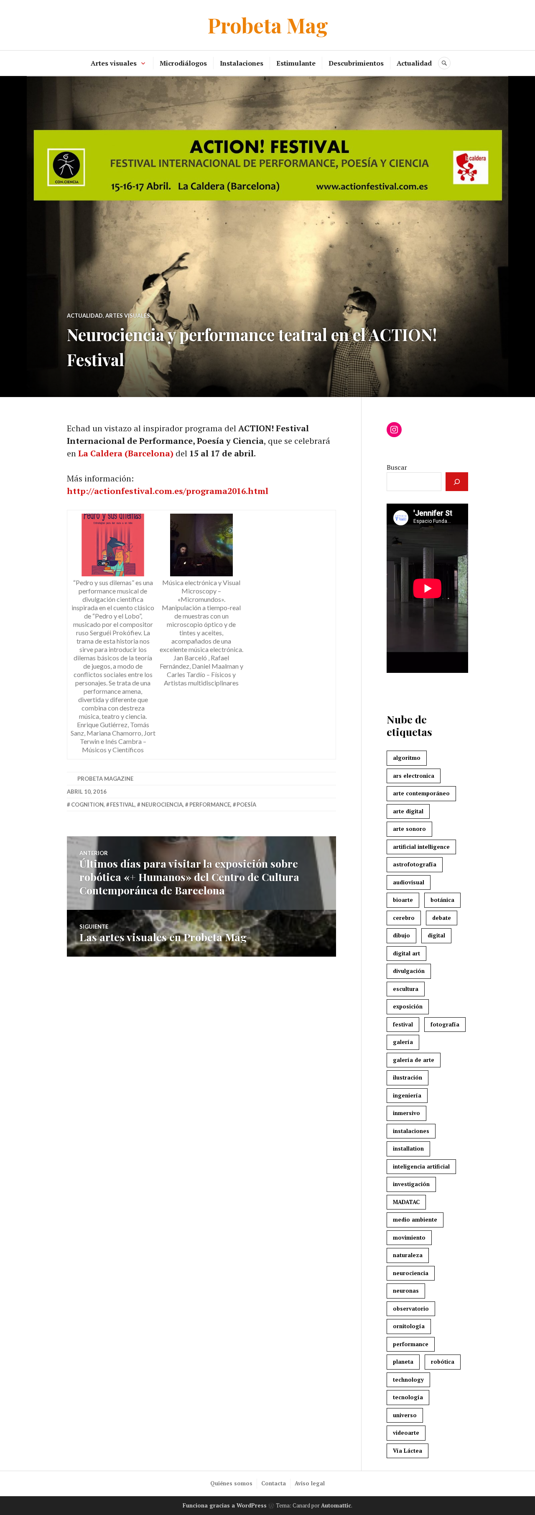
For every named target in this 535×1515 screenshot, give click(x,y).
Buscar (397, 467)
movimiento (409, 1237)
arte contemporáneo (421, 793)
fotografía (445, 1024)
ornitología (409, 1326)
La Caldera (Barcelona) (125, 453)
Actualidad (414, 63)
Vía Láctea (407, 1450)
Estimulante (296, 63)
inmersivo (406, 1113)
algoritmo (406, 757)
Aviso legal (310, 1483)
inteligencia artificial (421, 1166)
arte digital (408, 811)
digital (436, 935)
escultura (405, 989)
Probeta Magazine (105, 778)
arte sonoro (409, 829)
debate (441, 918)
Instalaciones (241, 63)
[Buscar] (457, 481)
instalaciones (411, 1131)
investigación (411, 1184)
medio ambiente (415, 1219)
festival (122, 804)
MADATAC (406, 1202)
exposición (408, 1006)
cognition (87, 804)
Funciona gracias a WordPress (225, 1505)
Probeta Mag (267, 24)
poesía (246, 804)
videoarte (406, 1432)
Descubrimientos (356, 63)
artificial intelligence (421, 846)
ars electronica (413, 775)
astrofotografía (414, 864)
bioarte (403, 900)
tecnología (408, 1397)
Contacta (273, 1483)
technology (408, 1379)
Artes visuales (114, 63)
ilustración (407, 1077)
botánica (442, 900)
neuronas (406, 1290)
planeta (403, 1361)
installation (408, 1148)
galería (403, 1042)
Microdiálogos (183, 63)
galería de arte (413, 1060)
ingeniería (407, 1095)
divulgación (409, 971)
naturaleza (408, 1255)
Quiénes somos (231, 1483)
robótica (442, 1361)
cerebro (404, 918)
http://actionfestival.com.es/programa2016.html (167, 491)
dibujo (401, 935)
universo (405, 1415)
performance (209, 804)
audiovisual (408, 882)
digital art (406, 953)
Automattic (336, 1505)
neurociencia (162, 804)
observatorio (411, 1308)
